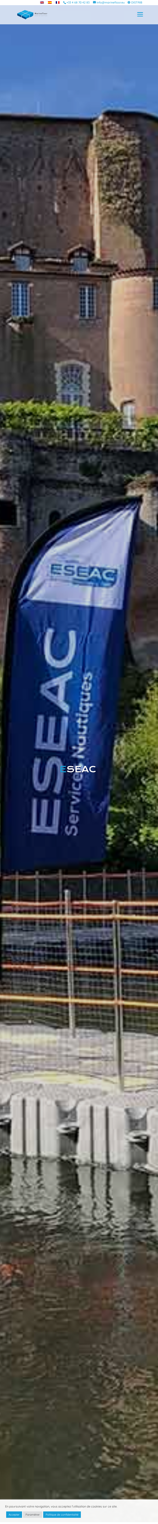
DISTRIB (136, 2)
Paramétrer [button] (33, 1514)
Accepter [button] (14, 1514)
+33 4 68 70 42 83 (77, 2)
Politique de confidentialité (62, 1514)
